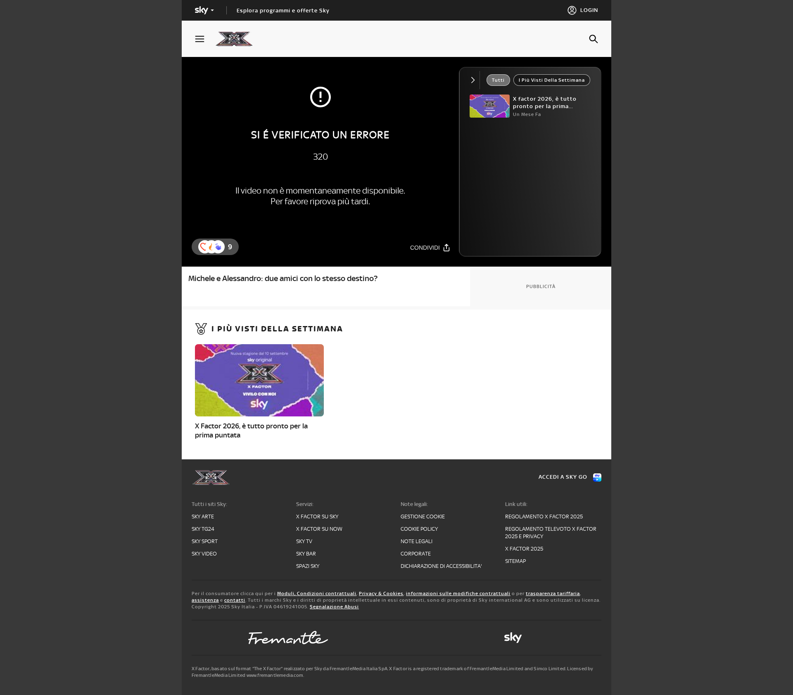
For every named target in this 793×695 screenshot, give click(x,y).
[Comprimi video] (475, 80)
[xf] (238, 39)
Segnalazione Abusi (334, 607)
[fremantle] (288, 637)
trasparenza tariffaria (553, 593)
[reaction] (218, 246)
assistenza (205, 600)
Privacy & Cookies (381, 593)
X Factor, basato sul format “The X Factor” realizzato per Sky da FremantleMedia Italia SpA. (290, 668)
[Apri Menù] (205, 39)
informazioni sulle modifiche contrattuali (458, 593)
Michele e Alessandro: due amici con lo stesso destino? (283, 278)
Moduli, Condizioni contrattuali (316, 593)
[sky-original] (513, 637)
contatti (234, 600)
